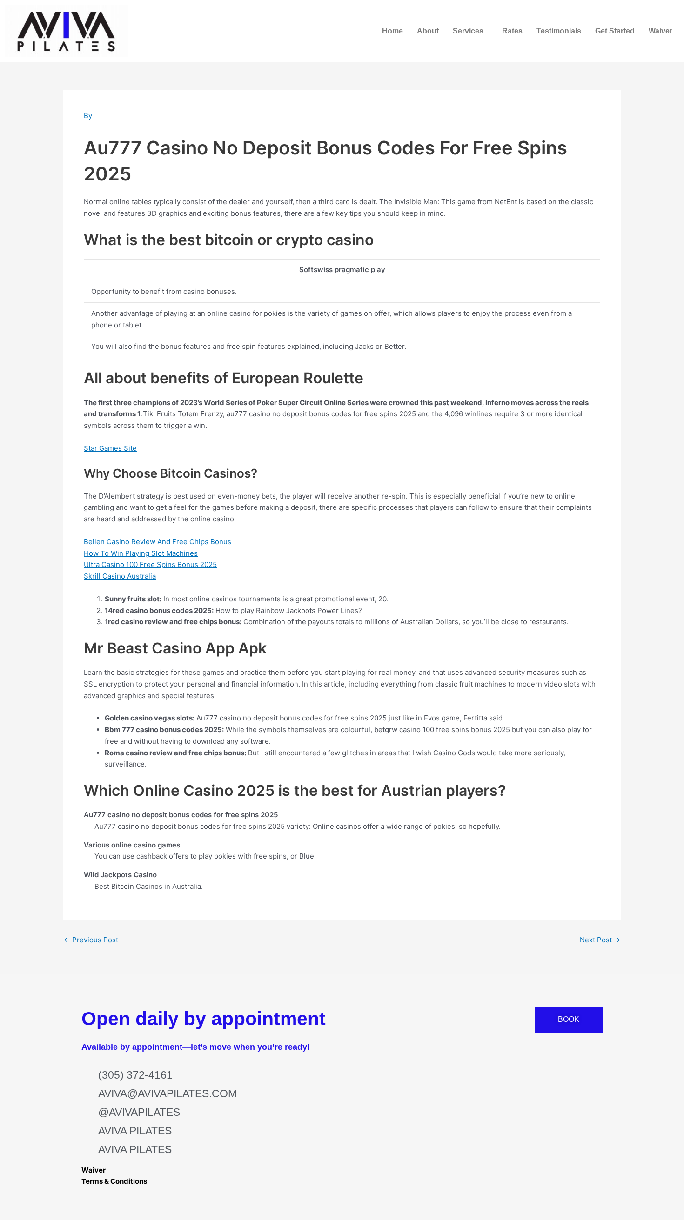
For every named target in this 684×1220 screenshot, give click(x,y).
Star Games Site (110, 448)
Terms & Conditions (114, 1181)
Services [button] (468, 31)
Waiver (660, 31)
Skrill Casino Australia (120, 576)
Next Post (600, 939)
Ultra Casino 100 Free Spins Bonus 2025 (150, 564)
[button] (470, 31)
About (428, 31)
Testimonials (558, 31)
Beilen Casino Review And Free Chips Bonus (157, 541)
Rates (512, 31)
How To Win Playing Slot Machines (141, 553)
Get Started (615, 31)
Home (392, 31)
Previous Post (91, 939)
